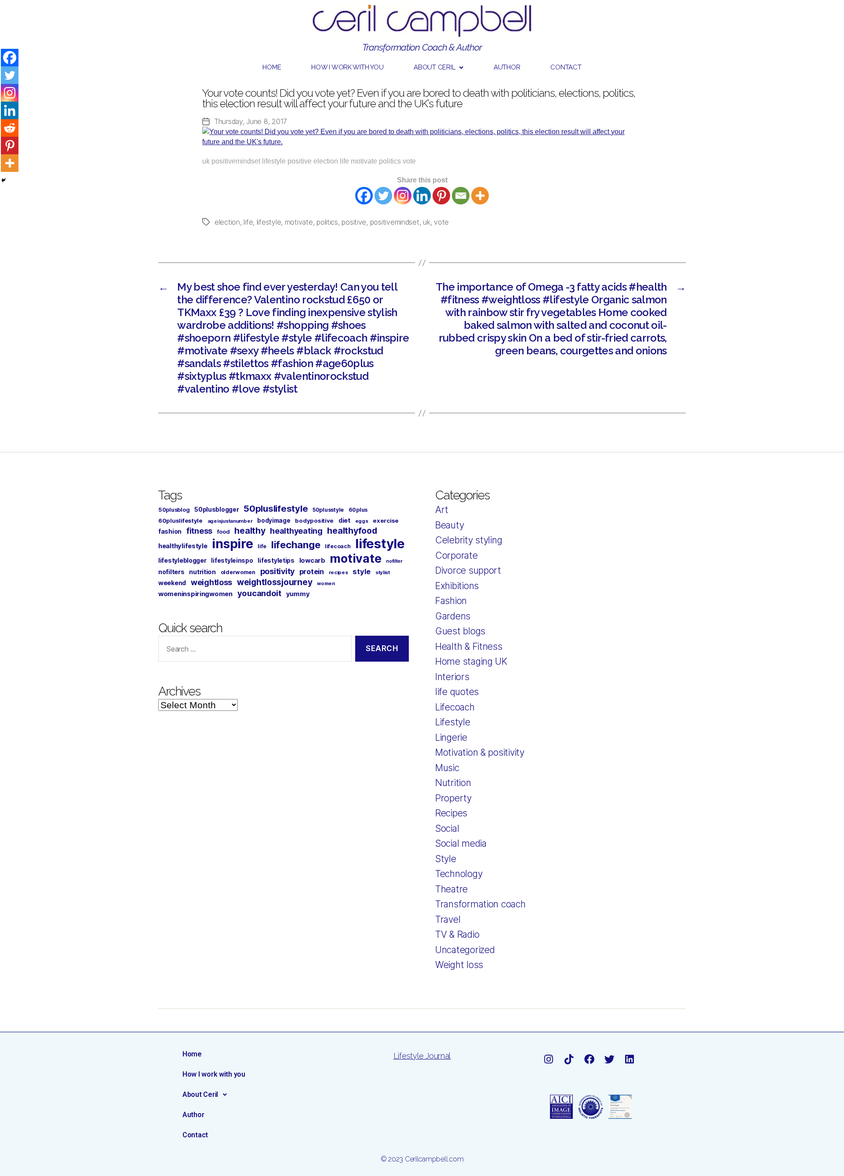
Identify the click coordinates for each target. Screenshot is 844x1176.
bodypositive (314, 520)
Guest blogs (460, 631)
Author (507, 67)
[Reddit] (9, 128)
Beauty (449, 525)
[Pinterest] (441, 195)
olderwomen (238, 572)
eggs (361, 521)
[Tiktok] (569, 1059)
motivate (299, 222)
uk (426, 222)
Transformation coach (480, 904)
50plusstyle (328, 509)
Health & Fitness (468, 646)
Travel (447, 919)
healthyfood (352, 530)
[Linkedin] (422, 195)
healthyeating (296, 530)
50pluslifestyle (276, 508)
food (223, 531)
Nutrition (453, 782)
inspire (232, 543)
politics (327, 222)
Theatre (451, 889)
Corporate (456, 555)
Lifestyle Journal (422, 1055)
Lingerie (451, 737)
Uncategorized (465, 949)
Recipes (451, 813)
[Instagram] (402, 195)
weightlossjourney (274, 582)
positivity (277, 571)
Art (441, 509)
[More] (480, 195)
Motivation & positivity (479, 752)
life (248, 222)
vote (441, 222)
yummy (298, 594)
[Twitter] (383, 195)
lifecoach (338, 546)
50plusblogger (216, 509)
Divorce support (468, 570)
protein (311, 571)
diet (344, 520)
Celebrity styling (468, 540)
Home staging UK (471, 661)
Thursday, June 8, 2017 (250, 121)
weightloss (211, 582)
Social (447, 828)
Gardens (452, 616)
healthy (249, 530)
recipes (338, 572)
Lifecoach (455, 707)
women (326, 583)
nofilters (171, 571)
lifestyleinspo (232, 560)
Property (453, 798)
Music (447, 767)
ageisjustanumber (230, 521)
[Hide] (3, 180)
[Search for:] (253, 650)
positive (354, 222)
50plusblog (173, 509)
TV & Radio (457, 934)
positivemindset (394, 222)
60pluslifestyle (180, 520)
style (362, 571)
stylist (382, 572)
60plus (358, 509)
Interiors (452, 676)
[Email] (460, 195)
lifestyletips (276, 560)
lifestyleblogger (182, 560)
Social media (461, 843)
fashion (170, 531)
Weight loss (459, 964)
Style (445, 858)
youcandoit (259, 593)
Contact (565, 67)
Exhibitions (457, 585)
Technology (458, 873)
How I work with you (347, 67)
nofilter (394, 561)
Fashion (451, 600)
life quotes (457, 691)
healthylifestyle (182, 546)
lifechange (295, 544)
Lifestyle (452, 722)
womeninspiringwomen (195, 594)
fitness (199, 530)
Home (271, 67)
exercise (386, 520)
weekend (172, 582)
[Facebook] (364, 195)
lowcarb (312, 560)
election (227, 222)
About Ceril (434, 67)
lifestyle (269, 222)
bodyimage (274, 520)
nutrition (202, 571)
